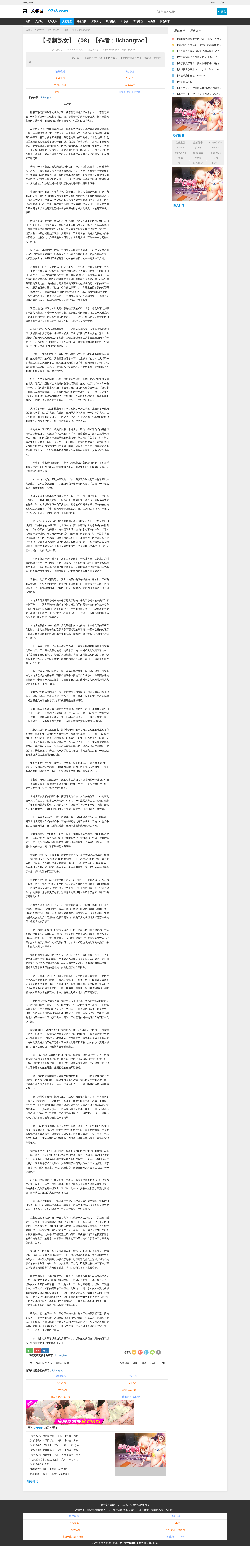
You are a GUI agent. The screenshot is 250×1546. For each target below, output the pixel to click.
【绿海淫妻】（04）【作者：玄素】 (137, 1362)
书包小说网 (60, 85)
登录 (213, 2)
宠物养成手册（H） (132, 1389)
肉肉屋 (151, 21)
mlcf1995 (215, 152)
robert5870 (215, 142)
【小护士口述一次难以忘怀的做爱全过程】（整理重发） (198, 87)
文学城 (39, 21)
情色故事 (165, 21)
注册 (222, 2)
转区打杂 (198, 162)
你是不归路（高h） (61, 1396)
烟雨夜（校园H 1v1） (130, 91)
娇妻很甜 (130, 85)
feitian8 (215, 147)
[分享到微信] (152, 1352)
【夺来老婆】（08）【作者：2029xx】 (48, 1473)
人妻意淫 (67, 21)
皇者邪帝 (198, 142)
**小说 (124, 21)
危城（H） (60, 91)
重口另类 (111, 21)
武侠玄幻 (96, 21)
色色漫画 (60, 78)
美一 (180, 162)
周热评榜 (195, 30)
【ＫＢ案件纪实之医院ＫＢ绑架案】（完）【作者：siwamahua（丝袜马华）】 (198, 51)
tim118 (215, 162)
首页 (28, 21)
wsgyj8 (181, 147)
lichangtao (46, 97)
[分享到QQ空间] (134, 1352)
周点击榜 (179, 30)
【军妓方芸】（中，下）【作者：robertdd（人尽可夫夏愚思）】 (198, 93)
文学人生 (52, 21)
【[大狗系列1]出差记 (38, 1464)
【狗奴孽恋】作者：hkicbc (190, 75)
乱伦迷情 (81, 21)
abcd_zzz (198, 152)
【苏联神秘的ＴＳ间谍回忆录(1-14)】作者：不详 (198, 57)
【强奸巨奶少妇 (184, 81)
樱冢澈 (198, 157)
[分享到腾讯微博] (146, 1352)
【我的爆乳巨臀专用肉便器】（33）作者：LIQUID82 (198, 38)
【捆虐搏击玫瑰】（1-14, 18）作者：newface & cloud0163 (198, 69)
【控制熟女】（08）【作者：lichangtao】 (70, 29)
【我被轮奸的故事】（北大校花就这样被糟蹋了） (198, 44)
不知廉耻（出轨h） (176, 1529)
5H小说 (130, 78)
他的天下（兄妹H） (132, 1396)
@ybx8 (131, 49)
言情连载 (138, 21)
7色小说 (130, 71)
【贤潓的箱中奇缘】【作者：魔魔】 (52, 1362)
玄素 (215, 157)
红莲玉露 (180, 142)
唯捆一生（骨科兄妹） (74, 1536)
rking (180, 157)
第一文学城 (57, 49)
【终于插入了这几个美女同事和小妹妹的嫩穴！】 (198, 63)
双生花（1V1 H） (176, 1536)
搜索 (223, 11)
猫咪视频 (60, 71)
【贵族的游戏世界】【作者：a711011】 (48, 1469)
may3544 (180, 152)
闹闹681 (198, 147)
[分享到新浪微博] (140, 1352)
